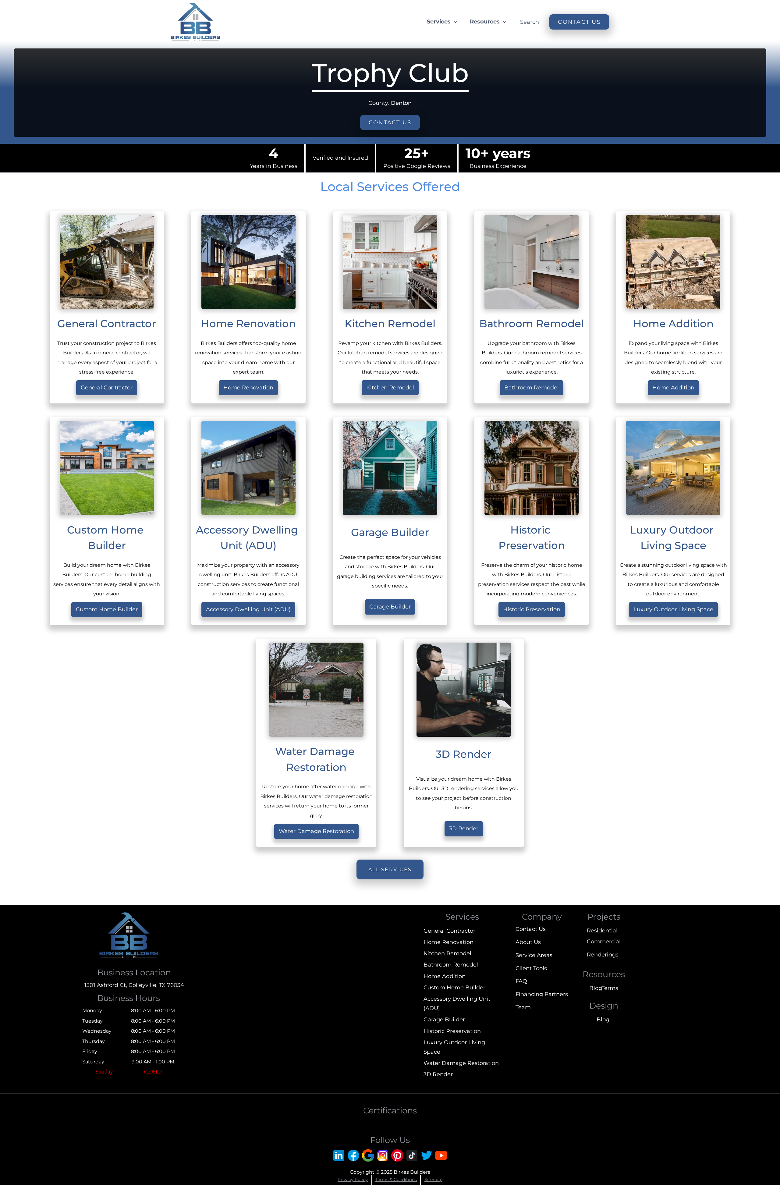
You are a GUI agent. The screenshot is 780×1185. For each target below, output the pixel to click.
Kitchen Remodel (390, 387)
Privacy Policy (353, 1179)
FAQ (521, 981)
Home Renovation (248, 387)
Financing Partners (542, 994)
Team (523, 1007)
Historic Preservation (531, 609)
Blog (595, 988)
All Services (390, 869)
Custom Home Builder (107, 609)
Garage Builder (390, 606)
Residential (602, 930)
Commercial (604, 941)
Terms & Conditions (396, 1179)
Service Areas (534, 955)
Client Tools (531, 968)
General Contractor (107, 387)
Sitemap (433, 1179)
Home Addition (673, 387)
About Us (528, 942)
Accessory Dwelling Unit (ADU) (248, 609)
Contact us (390, 122)
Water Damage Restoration (316, 831)
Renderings (603, 954)
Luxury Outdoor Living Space (673, 609)
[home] (195, 22)
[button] (442, 22)
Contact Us (531, 929)
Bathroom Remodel (531, 387)
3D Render (463, 828)
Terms (609, 988)
